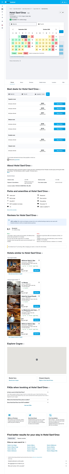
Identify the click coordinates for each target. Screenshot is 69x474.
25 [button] (29, 46)
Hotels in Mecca (31, 445)
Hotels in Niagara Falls (52, 450)
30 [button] (22, 49)
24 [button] (25, 46)
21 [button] (16, 46)
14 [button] (16, 43)
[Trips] (2, 21)
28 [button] (16, 49)
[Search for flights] (2, 6)
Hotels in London (51, 449)
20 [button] (12, 46)
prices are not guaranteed (37, 457)
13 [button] (12, 43)
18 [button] (29, 43)
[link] (15, 273)
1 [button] (19, 36)
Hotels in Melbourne (51, 445)
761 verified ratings (21, 19)
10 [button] (25, 40)
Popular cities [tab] (11, 438)
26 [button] (32, 46)
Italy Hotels (15, 8)
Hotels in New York (11, 449)
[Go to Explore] (2, 17)
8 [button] (19, 40)
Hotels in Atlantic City (32, 449)
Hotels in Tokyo (30, 450)
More (8, 172)
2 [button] (22, 36)
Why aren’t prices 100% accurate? (16, 466)
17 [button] (25, 43)
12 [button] (32, 40)
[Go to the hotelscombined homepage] (10, 2)
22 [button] (19, 46)
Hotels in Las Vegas (12, 445)
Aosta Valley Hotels (25, 8)
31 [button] (56, 49)
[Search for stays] (2, 9)
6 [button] (43, 40)
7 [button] (46, 40)
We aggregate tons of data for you (16, 463)
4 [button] (36, 40)
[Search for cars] (2, 11)
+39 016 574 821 (14, 18)
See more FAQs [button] (27, 405)
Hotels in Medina (51, 447)
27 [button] (12, 49)
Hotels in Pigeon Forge (12, 447)
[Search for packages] (2, 14)
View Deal (36, 270)
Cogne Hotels (35, 8)
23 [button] (22, 46)
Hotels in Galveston (12, 450)
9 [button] (22, 40)
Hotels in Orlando (31, 447)
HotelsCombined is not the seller (16, 461)
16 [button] (22, 43)
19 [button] (32, 43)
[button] (2, 2)
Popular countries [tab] (22, 438)
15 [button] (19, 43)
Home (11, 8)
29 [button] (19, 49)
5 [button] (32, 36)
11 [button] (29, 40)
